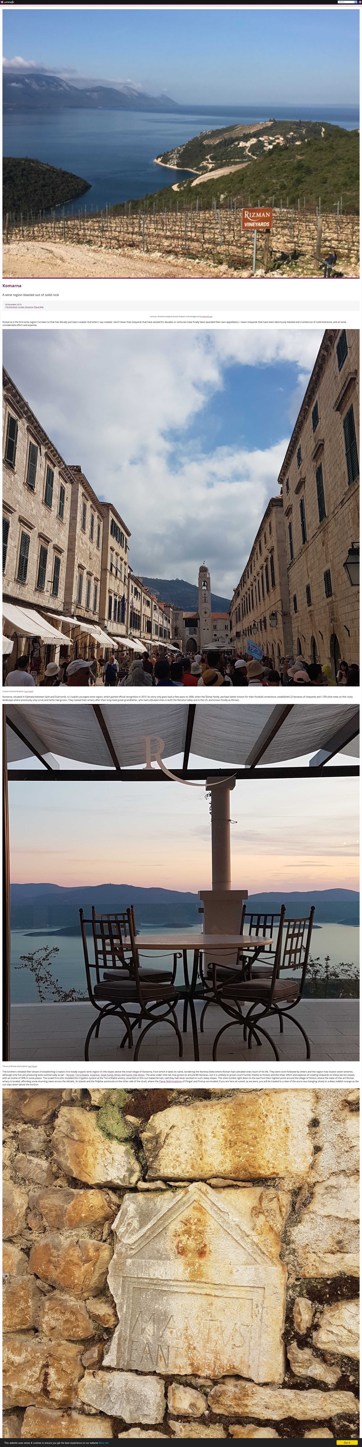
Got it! (347, 1442)
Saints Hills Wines (135, 1074)
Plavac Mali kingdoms (170, 1081)
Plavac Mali (38, 307)
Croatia (21, 307)
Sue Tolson (28, 691)
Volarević (95, 1074)
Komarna (29, 307)
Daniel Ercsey (207, 316)
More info (104, 1442)
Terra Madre (82, 1074)
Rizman (70, 1074)
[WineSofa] (8, 2)
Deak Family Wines (111, 1074)
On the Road (11, 307)
